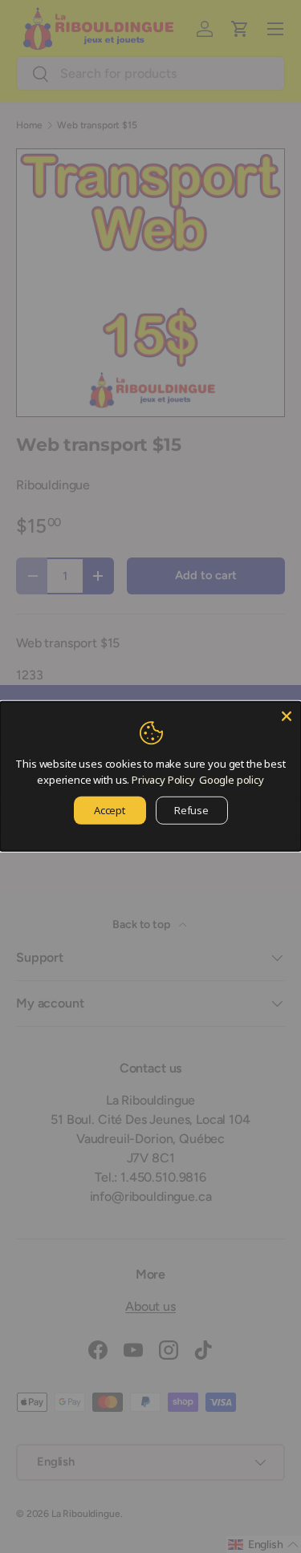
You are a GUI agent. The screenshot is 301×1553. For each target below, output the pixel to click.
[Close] (287, 716)
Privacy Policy (163, 779)
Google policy (231, 779)
